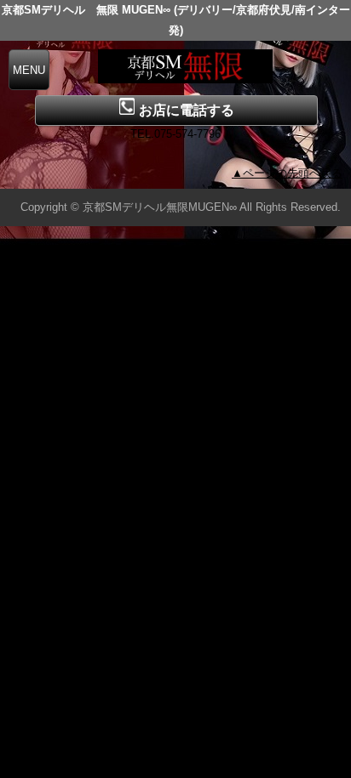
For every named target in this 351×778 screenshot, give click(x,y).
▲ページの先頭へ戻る (287, 173)
